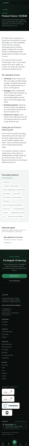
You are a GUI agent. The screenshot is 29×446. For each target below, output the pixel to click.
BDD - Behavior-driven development (12, 197)
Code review (6, 208)
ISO (4, 216)
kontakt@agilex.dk (6, 309)
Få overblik (5, 322)
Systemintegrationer (7, 344)
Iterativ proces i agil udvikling (15, 216)
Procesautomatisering (7, 355)
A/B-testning (6, 182)
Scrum (4, 40)
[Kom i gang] (14, 442)
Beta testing (6, 201)
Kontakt (4, 378)
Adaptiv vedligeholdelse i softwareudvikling (14, 189)
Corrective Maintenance (19, 208)
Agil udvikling (6, 193)
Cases (3, 367)
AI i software (5, 349)
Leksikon (5, 9)
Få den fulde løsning (7, 331)
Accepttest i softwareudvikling (11, 186)
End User (5, 212)
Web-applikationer (6, 347)
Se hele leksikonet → (7, 178)
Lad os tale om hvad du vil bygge (11, 305)
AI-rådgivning (5, 358)
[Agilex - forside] (5, 3)
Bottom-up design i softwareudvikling (12, 205)
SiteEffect (4, 337)
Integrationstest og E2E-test (18, 212)
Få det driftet (5, 334)
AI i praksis (4, 324)
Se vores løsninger (14, 280)
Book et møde (14, 276)
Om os (3, 370)
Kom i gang (5, 365)
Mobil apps (5, 352)
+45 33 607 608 (6, 311)
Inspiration (4, 373)
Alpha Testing (16, 193)
